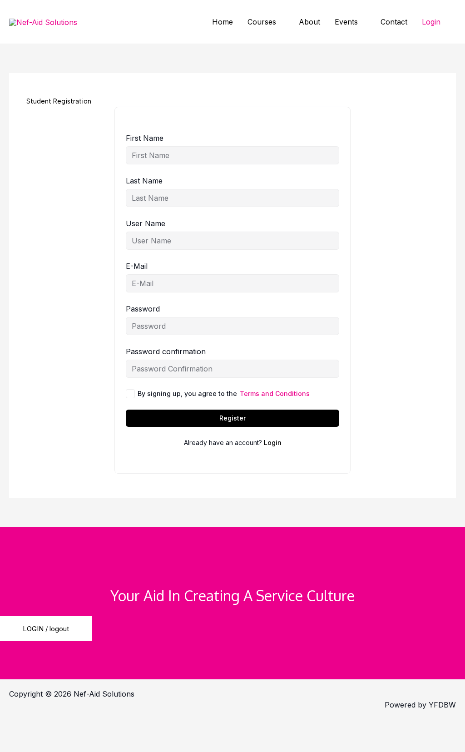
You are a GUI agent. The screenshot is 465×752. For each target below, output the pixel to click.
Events (346, 21)
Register (232, 418)
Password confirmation (166, 351)
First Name (144, 138)
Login (431, 21)
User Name (145, 223)
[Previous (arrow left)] (22, 744)
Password (143, 308)
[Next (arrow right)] (70, 744)
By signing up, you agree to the (224, 393)
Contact (394, 21)
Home (222, 21)
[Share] (118, 727)
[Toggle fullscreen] (70, 727)
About (309, 21)
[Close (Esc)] (165, 727)
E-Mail (137, 266)
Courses (261, 21)
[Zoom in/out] (22, 727)
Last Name (144, 180)
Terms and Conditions (275, 393)
